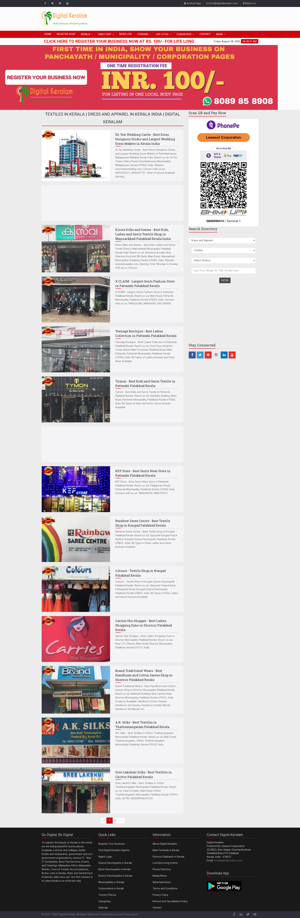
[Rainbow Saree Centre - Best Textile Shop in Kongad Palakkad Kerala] (76, 539)
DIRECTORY (104, 34)
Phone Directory (162, 869)
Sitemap (103, 907)
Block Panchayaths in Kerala (114, 869)
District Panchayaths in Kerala (115, 875)
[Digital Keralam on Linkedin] (224, 354)
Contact (157, 907)
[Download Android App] (224, 885)
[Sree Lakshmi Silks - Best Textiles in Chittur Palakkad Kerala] (76, 790)
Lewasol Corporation (126, 914)
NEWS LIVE (125, 34)
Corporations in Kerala (111, 888)
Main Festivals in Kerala (166, 850)
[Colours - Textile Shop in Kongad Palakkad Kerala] (76, 589)
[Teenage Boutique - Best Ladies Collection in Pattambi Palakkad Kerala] (76, 349)
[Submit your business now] (150, 76)
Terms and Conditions (165, 888)
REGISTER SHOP (66, 34)
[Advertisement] (195, 18)
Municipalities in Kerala (111, 882)
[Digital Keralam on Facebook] (45, 3)
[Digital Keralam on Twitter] (52, 3)
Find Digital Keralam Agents (114, 850)
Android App (193, 3)
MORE (219, 34)
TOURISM (142, 34)
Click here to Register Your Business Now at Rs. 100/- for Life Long (119, 41)
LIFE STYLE (162, 34)
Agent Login (105, 856)
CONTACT (205, 34)
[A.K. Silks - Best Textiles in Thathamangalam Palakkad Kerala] (76, 740)
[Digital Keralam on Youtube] (67, 3)
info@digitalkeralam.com (223, 3)
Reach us (250, 3)
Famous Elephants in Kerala (168, 856)
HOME (47, 34)
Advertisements (162, 882)
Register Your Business (111, 843)
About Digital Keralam (165, 843)
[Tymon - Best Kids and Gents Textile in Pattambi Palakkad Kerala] (76, 399)
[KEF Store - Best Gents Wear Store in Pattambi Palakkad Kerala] (76, 489)
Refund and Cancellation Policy (170, 901)
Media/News (160, 875)
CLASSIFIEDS (184, 34)
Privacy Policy (160, 894)
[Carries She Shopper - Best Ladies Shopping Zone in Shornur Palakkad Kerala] (76, 639)
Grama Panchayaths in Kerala (115, 863)
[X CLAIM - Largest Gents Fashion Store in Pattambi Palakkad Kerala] (76, 299)
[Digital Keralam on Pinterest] (60, 3)
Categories (104, 901)
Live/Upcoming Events (165, 863)
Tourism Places (107, 894)
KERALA (85, 34)
